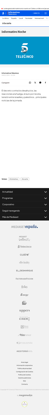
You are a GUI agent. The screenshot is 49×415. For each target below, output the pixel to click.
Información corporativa (24, 365)
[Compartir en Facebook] (45, 83)
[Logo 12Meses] (24, 326)
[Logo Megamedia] (25, 395)
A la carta (6, 23)
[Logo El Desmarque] (24, 270)
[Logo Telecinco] (24, 246)
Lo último (5, 18)
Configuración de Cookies (24, 372)
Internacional (39, 18)
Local (21, 18)
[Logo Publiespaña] (24, 343)
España (13, 18)
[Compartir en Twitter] (35, 83)
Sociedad (28, 18)
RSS (24, 381)
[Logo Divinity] (24, 263)
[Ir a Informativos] (13, 13)
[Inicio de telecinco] (3, 13)
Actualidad (7, 191)
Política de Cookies (24, 375)
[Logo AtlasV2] (24, 335)
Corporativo (8, 204)
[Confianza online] (24, 406)
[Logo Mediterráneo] (24, 351)
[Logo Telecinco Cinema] (24, 319)
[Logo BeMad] (24, 303)
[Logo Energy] (24, 295)
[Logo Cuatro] (24, 254)
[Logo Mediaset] (24, 228)
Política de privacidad (25, 368)
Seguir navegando (11, 210)
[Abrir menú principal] (45, 13)
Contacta (24, 384)
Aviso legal (24, 362)
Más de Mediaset (10, 217)
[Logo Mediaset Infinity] (24, 238)
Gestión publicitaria (24, 378)
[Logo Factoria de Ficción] (24, 279)
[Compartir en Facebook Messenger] (40, 83)
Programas (7, 198)
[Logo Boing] (24, 287)
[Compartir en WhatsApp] (30, 83)
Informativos (13, 179)
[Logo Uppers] (24, 311)
